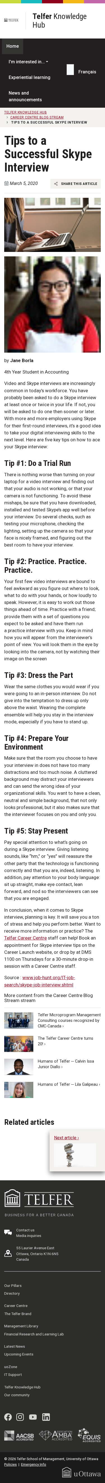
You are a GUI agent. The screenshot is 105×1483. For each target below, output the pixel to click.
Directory (12, 1293)
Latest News (14, 1346)
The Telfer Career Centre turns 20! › (65, 1041)
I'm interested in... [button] (27, 61)
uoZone (10, 1366)
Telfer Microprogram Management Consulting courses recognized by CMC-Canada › (69, 1021)
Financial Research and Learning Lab (34, 1334)
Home (12, 46)
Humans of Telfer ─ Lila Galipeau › (69, 1084)
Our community (16, 1395)
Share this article (78, 183)
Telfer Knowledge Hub (22, 1387)
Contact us (25, 1230)
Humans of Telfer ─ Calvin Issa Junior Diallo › (66, 1064)
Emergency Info (33, 1464)
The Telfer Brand (17, 1313)
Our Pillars (13, 1285)
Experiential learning (29, 77)
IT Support (13, 1374)
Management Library (21, 1326)
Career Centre (15, 1305)
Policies (10, 1464)
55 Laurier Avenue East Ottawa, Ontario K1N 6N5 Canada (37, 1253)
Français (87, 71)
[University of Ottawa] (81, 1472)
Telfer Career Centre (25, 938)
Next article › (66, 1137)
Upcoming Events (18, 1354)
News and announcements (25, 96)
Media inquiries (28, 1235)
